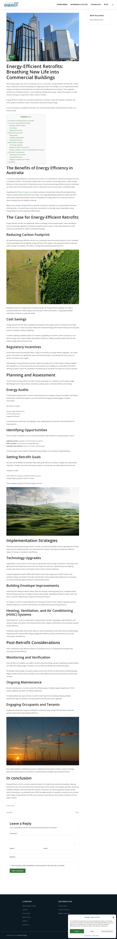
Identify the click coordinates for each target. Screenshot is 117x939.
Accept (77, 931)
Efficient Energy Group (25, 192)
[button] (113, 917)
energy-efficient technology (25, 564)
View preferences (107, 931)
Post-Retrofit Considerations (15, 152)
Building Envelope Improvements (19, 147)
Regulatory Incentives (15, 130)
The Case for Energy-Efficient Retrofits (18, 123)
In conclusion (11, 162)
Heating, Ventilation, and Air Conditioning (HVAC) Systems (26, 150)
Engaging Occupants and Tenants (19, 159)
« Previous (9, 812)
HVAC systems (19, 620)
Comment (13, 833)
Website (12, 857)
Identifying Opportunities (16, 137)
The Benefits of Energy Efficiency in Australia (20, 121)
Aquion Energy (22, 935)
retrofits (20, 784)
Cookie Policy (87, 935)
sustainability (46, 84)
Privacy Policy (95, 935)
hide (29, 117)
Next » (77, 812)
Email (45, 848)
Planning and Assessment (15, 133)
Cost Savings (13, 128)
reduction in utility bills (19, 328)
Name (12, 848)
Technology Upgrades (16, 145)
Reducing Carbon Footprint (17, 125)
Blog (13, 806)
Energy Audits (13, 135)
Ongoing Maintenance (16, 157)
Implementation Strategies (15, 142)
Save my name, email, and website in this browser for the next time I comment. (38, 866)
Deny (92, 931)
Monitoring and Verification (17, 154)
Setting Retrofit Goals (15, 140)
